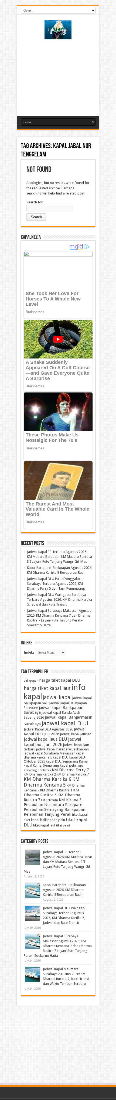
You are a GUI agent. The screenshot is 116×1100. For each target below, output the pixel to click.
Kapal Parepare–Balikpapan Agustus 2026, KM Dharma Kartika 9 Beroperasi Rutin (64, 890)
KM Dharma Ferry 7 (70, 769)
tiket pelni (63, 825)
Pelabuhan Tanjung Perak (47, 814)
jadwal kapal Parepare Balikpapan (62, 749)
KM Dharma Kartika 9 (47, 779)
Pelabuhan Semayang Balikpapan (54, 809)
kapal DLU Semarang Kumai (67, 761)
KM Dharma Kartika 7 (73, 774)
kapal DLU (61, 757)
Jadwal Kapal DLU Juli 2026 (55, 731)
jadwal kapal (57, 697)
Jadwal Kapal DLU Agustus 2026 (48, 729)
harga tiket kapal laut (47, 688)
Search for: (34, 202)
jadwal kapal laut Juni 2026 (52, 741)
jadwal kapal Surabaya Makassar (49, 753)
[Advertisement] (58, 76)
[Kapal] (58, 35)
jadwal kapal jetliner (75, 734)
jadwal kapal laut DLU (45, 739)
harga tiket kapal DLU (59, 680)
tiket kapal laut (44, 825)
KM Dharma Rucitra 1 (56, 790)
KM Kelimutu (49, 800)
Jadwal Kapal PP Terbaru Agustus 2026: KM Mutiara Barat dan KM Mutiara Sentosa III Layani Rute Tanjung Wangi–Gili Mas (59, 556)
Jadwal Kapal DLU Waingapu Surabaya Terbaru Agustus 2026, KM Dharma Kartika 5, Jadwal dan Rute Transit (59, 599)
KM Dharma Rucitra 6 (51, 792)
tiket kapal (80, 814)
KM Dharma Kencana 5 (52, 782)
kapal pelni (68, 765)
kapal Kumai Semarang (41, 765)
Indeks (29, 652)
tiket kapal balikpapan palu (44, 820)
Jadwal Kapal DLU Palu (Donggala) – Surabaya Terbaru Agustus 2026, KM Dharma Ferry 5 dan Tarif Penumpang (56, 583)
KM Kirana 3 (70, 799)
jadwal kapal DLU (65, 723)
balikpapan (31, 680)
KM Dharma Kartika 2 (40, 774)
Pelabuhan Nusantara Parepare (53, 804)
